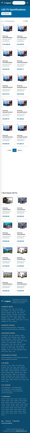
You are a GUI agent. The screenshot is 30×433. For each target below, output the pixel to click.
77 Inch (21, 400)
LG (24, 319)
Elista (24, 314)
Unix (10, 321)
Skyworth (14, 374)
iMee (13, 377)
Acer (14, 376)
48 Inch (15, 411)
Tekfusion (23, 337)
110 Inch (20, 413)
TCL (12, 318)
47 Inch (15, 407)
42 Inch (11, 407)
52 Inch (11, 402)
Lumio (6, 381)
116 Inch (13, 406)
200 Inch (3, 399)
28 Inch (3, 411)
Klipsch (19, 339)
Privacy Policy (16, 421)
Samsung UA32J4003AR (6, 258)
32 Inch (24, 399)
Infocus (3, 369)
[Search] (24, 3)
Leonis (19, 379)
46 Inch (7, 407)
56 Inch (15, 402)
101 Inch (3, 406)
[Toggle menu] (27, 2)
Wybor (10, 374)
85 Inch (7, 400)
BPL (23, 365)
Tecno (14, 340)
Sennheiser (14, 314)
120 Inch (3, 400)
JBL (15, 312)
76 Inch (22, 404)
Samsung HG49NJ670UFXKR (22, 136)
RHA (15, 344)
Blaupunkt (3, 314)
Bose (13, 312)
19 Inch (11, 413)
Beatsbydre (3, 319)
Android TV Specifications (7, 392)
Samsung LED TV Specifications (6, 40)
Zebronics (9, 314)
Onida (10, 369)
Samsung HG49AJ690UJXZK (7, 61)
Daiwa (6, 374)
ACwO (21, 319)
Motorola (16, 370)
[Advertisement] (15, 170)
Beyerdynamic (8, 339)
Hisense (19, 318)
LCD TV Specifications (17, 387)
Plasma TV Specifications (6, 391)
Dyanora (3, 316)
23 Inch (19, 409)
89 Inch (26, 404)
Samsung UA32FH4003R (21, 233)
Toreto (8, 318)
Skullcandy (3, 321)
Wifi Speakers (22, 329)
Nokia (25, 340)
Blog (2, 421)
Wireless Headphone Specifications (9, 359)
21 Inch (24, 407)
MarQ (18, 340)
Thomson (11, 370)
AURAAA (18, 376)
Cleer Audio (3, 346)
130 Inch (3, 404)
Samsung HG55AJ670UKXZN (22, 61)
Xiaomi (10, 351)
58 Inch (24, 402)
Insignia (3, 376)
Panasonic (19, 342)
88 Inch (3, 413)
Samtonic (3, 379)
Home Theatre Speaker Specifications (9, 329)
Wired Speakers (20, 327)
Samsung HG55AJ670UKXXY (22, 86)
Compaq (20, 314)
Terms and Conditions (6, 423)
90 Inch (3, 414)
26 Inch (24, 409)
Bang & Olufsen (4, 310)
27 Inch (17, 406)
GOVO (17, 319)
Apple (23, 318)
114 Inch (8, 406)
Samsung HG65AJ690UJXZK (7, 36)
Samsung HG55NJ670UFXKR (7, 136)
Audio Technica (4, 335)
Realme (7, 340)
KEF (18, 310)
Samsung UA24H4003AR (21, 258)
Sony (16, 309)
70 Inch (7, 399)
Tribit (13, 309)
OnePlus (3, 340)
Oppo (22, 340)
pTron (27, 319)
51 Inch (11, 409)
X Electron (22, 377)
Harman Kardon (12, 342)
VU (16, 365)
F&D (18, 312)
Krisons (15, 316)
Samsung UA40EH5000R (6, 208)
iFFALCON (16, 372)
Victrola (22, 312)
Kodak (12, 372)
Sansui (18, 367)
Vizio (10, 310)
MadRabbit (3, 318)
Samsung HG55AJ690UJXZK (22, 36)
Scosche (3, 312)
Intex (11, 367)
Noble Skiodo (16, 369)
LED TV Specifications (6, 387)
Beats (2, 339)
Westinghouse (9, 376)
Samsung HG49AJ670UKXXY (7, 111)
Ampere (14, 310)
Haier (8, 367)
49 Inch (24, 411)
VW (26, 377)
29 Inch (7, 409)
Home (2, 21)
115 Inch (8, 404)
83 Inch (19, 402)
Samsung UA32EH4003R (21, 208)
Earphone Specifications (6, 357)
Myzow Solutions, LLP (21, 431)
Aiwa (7, 316)
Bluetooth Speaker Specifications (8, 327)
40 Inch (20, 399)
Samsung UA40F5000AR (6, 233)
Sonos (9, 309)
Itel (18, 374)
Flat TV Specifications (18, 391)
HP (7, 348)
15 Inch (3, 409)
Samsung (14, 321)
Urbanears (14, 339)
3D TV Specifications (5, 389)
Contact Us (8, 421)
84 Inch (7, 413)
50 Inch (11, 411)
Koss (23, 339)
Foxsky (19, 316)
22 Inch (25, 406)
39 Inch (7, 411)
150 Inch (17, 404)
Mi (7, 321)
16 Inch (12, 400)
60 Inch (16, 399)
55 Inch (19, 407)
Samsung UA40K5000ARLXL (7, 283)
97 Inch (24, 413)
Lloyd (14, 367)
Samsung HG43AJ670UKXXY (22, 111)
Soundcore (8, 312)
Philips (15, 318)
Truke (18, 344)
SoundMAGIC (4, 337)
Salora (7, 369)
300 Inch (13, 404)
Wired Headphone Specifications (20, 357)
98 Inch (7, 402)
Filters (26, 21)
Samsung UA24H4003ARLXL (22, 283)
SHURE (23, 344)
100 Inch (16, 400)
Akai (27, 379)
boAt (23, 316)
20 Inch (19, 411)
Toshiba (20, 365)
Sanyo (25, 372)
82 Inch (3, 402)
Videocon (23, 367)
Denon (18, 337)
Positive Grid (22, 310)
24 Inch (3, 407)
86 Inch (25, 400)
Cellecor (11, 316)
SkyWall (3, 377)
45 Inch (15, 413)
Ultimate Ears (4, 309)
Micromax (3, 367)
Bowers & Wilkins (11, 319)
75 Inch (21, 406)
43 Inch (15, 409)
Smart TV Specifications (16, 389)
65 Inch (12, 399)
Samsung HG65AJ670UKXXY (7, 86)
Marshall (20, 309)
